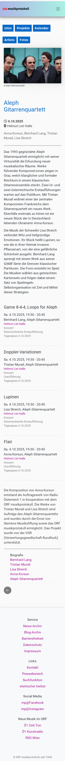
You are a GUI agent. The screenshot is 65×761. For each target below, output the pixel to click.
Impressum (32, 651)
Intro (8, 28)
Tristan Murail (20, 564)
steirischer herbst (32, 686)
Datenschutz (32, 645)
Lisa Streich (18, 569)
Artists (9, 40)
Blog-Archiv (32, 632)
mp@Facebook (32, 703)
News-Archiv (32, 626)
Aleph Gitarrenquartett (26, 579)
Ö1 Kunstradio (32, 731)
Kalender (41, 28)
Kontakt (32, 667)
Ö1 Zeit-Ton (32, 725)
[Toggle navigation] (58, 9)
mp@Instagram (32, 709)
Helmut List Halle (14, 323)
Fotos (24, 40)
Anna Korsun (19, 574)
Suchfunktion (32, 680)
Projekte (23, 28)
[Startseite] (21, 9)
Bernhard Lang (21, 560)
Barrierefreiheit (32, 638)
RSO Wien (32, 738)
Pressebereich (32, 674)
